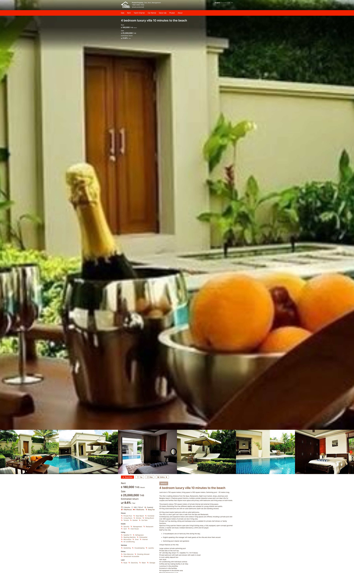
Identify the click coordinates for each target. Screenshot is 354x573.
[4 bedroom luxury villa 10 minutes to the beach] (177, 215)
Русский (224, 3)
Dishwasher (143, 537)
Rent (129, 13)
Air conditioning (129, 542)
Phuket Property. (138, 3)
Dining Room (149, 518)
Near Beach (140, 516)
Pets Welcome (128, 554)
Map (151, 477)
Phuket (172, 13)
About (180, 13)
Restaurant (149, 526)
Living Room (128, 518)
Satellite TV (128, 535)
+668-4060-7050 (138, 5)
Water (144, 563)
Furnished (151, 516)
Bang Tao (151, 509)
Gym (125, 529)
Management (137, 526)
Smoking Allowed (143, 554)
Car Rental (152, 13)
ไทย (231, 3)
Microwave (127, 539)
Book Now (128, 477)
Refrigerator (139, 535)
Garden (135, 520)
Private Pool (128, 516)
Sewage (152, 563)
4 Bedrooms (140, 509)
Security (126, 526)
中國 (228, 3)
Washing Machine (130, 537)
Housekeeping (139, 548)
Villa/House (128, 509)
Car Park (144, 520)
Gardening (127, 548)
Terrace (126, 520)
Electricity (134, 563)
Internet (145, 539)
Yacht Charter (139, 13)
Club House (135, 529)
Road (125, 563)
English (217, 3)
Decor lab (162, 13)
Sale (122, 13)
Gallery (162, 477)
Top (141, 477)
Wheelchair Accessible (131, 556)
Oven (137, 539)
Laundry (151, 548)
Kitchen (138, 518)
